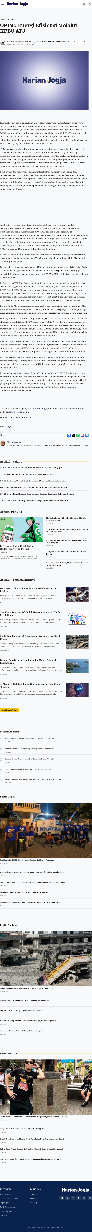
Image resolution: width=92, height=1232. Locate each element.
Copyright (4, 1203)
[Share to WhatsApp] (78, 435)
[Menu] (2, 4)
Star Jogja (34, 1203)
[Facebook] (61, 1198)
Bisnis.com (34, 1198)
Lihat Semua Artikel (9, 710)
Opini (10, 427)
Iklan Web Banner (7, 1211)
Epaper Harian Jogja (18, 412)
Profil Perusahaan (7, 1207)
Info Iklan (4, 1215)
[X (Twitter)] (67, 1198)
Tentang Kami (5, 1194)
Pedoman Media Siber (9, 1198)
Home (2, 19)
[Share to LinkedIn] (82, 435)
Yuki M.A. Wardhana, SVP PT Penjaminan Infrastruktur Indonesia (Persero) (38, 41)
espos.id (33, 1194)
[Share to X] (73, 435)
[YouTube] (78, 1198)
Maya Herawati (15, 442)
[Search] (84, 4)
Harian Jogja (40, 408)
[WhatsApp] (90, 1198)
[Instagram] (73, 1198)
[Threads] (84, 1198)
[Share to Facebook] (69, 435)
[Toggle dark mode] (90, 4)
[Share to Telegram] (87, 435)
